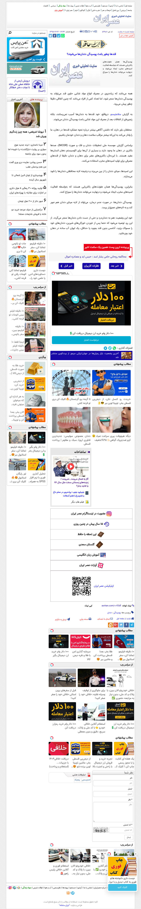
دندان (109, 612)
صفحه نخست (129, 32)
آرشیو (111, 6)
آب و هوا (89, 6)
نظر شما (128, 773)
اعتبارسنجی (86, 779)
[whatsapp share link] (63, 35)
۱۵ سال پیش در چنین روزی (88, 524)
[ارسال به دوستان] (83, 31)
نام (131, 778)
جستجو (105, 6)
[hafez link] (91, 44)
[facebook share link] (54, 35)
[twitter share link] (50, 35)
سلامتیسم (116, 114)
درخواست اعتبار (91, 340)
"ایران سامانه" (64, 905)
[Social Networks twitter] (110, 348)
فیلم (76, 10)
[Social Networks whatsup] (114, 348)
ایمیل (130, 788)
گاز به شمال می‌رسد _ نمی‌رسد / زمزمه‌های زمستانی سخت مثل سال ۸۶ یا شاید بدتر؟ (71, 483)
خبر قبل (68, 266)
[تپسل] (53, 273)
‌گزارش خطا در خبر (126, 36)
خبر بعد (115, 266)
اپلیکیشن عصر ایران (104, 586)
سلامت (120, 32)
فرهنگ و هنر (106, 10)
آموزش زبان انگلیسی (88, 555)
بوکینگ (77, 779)
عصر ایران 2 (69, 10)
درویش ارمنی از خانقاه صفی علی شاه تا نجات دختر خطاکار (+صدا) (27, 86)
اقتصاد (45, 6)
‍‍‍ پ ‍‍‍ (93, 31)
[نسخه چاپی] (81, 31)
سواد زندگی (62, 6)
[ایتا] (110, 625)
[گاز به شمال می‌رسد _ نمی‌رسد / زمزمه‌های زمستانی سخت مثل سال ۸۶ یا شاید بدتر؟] (71, 466)
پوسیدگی (117, 612)
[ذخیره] (86, 31)
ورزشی (123, 10)
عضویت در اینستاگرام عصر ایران (88, 514)
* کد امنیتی (127, 824)
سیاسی (53, 6)
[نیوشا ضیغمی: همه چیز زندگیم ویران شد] (27, 115)
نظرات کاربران (91, 266)
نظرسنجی (97, 6)
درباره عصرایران (100, 887)
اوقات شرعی (79, 6)
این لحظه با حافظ (87, 534)
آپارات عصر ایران (88, 565)
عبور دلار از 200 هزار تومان (30, 201)
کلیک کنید (122, 887)
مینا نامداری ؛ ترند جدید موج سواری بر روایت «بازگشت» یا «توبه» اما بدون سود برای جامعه (27, 149)
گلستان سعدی (86, 544)
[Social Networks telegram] (105, 348)
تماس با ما (119, 6)
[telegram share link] (59, 35)
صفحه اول (128, 6)
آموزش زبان (59, 10)
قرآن (88, 10)
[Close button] (135, 854)
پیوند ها (70, 6)
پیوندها (65, 887)
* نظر (130, 799)
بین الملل (116, 10)
